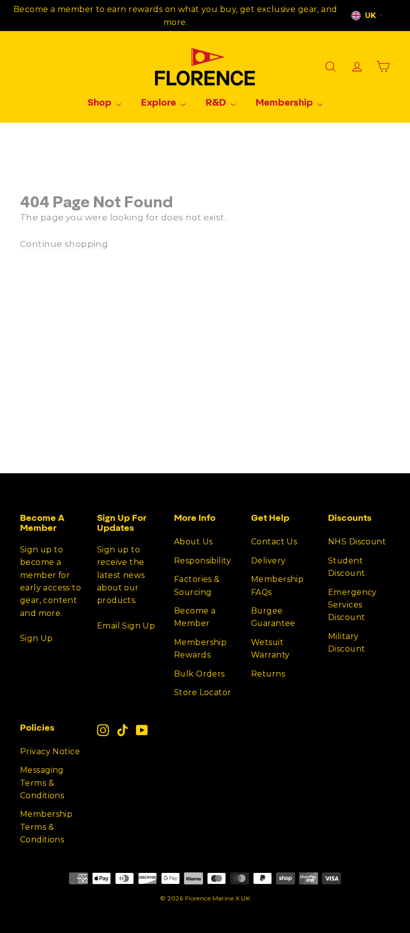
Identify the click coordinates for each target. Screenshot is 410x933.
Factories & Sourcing (197, 585)
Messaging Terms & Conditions (42, 782)
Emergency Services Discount (352, 605)
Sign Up (36, 638)
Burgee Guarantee (273, 617)
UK (370, 15)
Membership (285, 102)
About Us (193, 541)
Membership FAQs (277, 585)
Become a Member (195, 617)
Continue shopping (64, 244)
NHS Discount (357, 541)
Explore (159, 102)
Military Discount (346, 643)
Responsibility (202, 560)
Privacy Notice (50, 751)
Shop (101, 102)
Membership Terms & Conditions (46, 826)
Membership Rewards (200, 649)
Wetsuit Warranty (270, 649)
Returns (268, 674)
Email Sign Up (126, 626)
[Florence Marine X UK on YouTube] (142, 730)
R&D (217, 102)
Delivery (268, 560)
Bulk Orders (199, 674)
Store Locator (203, 692)
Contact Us (274, 541)
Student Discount (346, 567)
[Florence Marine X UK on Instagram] (103, 730)
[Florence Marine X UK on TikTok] (122, 730)
